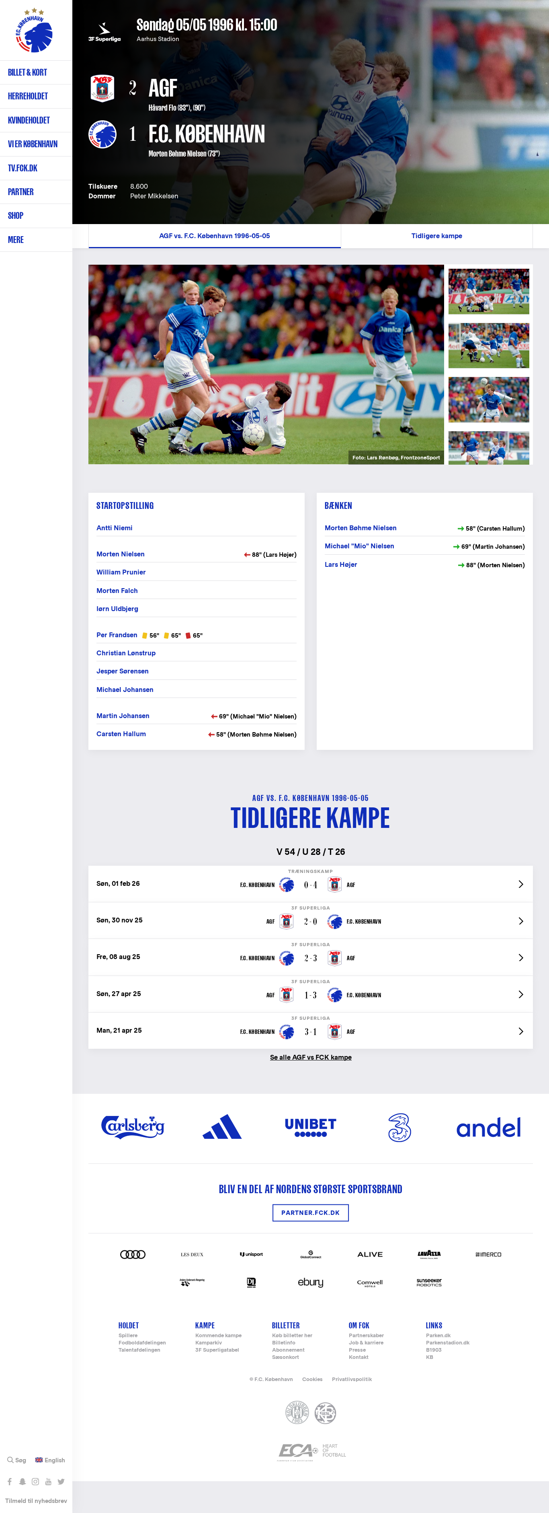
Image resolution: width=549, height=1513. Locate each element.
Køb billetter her (292, 1335)
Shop (15, 215)
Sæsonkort (285, 1357)
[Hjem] (34, 34)
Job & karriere (366, 1343)
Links (434, 1325)
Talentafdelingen (139, 1350)
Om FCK (359, 1325)
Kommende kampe (218, 1335)
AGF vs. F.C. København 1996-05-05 (214, 236)
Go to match (310, 870)
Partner (21, 191)
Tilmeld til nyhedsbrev (36, 1500)
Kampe (205, 1325)
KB (429, 1357)
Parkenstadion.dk (447, 1343)
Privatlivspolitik (352, 1379)
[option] (266, 364)
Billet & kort (27, 72)
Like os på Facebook (9, 1481)
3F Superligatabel (217, 1350)
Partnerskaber (366, 1335)
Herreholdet (28, 96)
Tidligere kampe (437, 236)
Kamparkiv (208, 1343)
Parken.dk (438, 1335)
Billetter (286, 1325)
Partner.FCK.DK (310, 1212)
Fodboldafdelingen (142, 1343)
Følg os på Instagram (35, 1481)
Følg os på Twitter (60, 1481)
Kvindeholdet (29, 120)
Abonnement (288, 1350)
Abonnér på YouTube (48, 1481)
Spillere (128, 1335)
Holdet (129, 1325)
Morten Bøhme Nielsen (178, 153)
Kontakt (359, 1357)
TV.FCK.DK (22, 168)
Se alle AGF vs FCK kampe (311, 1057)
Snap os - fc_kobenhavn (22, 1481)
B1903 (434, 1350)
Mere (16, 239)
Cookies (312, 1379)
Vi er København (32, 143)
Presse (357, 1350)
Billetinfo (283, 1343)
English (55, 1460)
